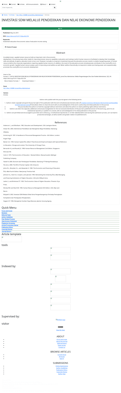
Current (13, 4)
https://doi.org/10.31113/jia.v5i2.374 (17, 36)
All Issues (62, 357)
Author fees (62, 374)
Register (6, 11)
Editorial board (62, 343)
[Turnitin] (60, 250)
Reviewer (4, 213)
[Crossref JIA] (60, 307)
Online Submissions (62, 366)
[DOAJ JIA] (60, 278)
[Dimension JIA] (60, 293)
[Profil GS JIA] (60, 300)
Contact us (62, 347)
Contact (52, 4)
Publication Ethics (7, 227)
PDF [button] (61, 28)
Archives (22, 4)
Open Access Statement (9, 221)
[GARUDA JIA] (60, 286)
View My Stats (60, 330)
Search (62, 359)
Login (13, 11)
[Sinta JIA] (60, 271)
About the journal (61, 341)
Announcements (33, 4)
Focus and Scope (7, 211)
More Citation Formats (11, 81)
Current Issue (62, 355)
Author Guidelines (7, 217)
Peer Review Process (8, 219)
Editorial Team (6, 215)
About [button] (44, 4)
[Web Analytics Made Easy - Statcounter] (60, 327)
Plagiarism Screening (8, 223)
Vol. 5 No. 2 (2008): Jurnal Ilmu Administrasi (29, 15)
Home (5, 4)
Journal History (6, 231)
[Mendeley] (60, 257)
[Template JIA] (12, 239)
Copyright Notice (7, 229)
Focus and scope (62, 339)
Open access (62, 345)
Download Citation (28, 81)
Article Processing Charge (10, 225)
